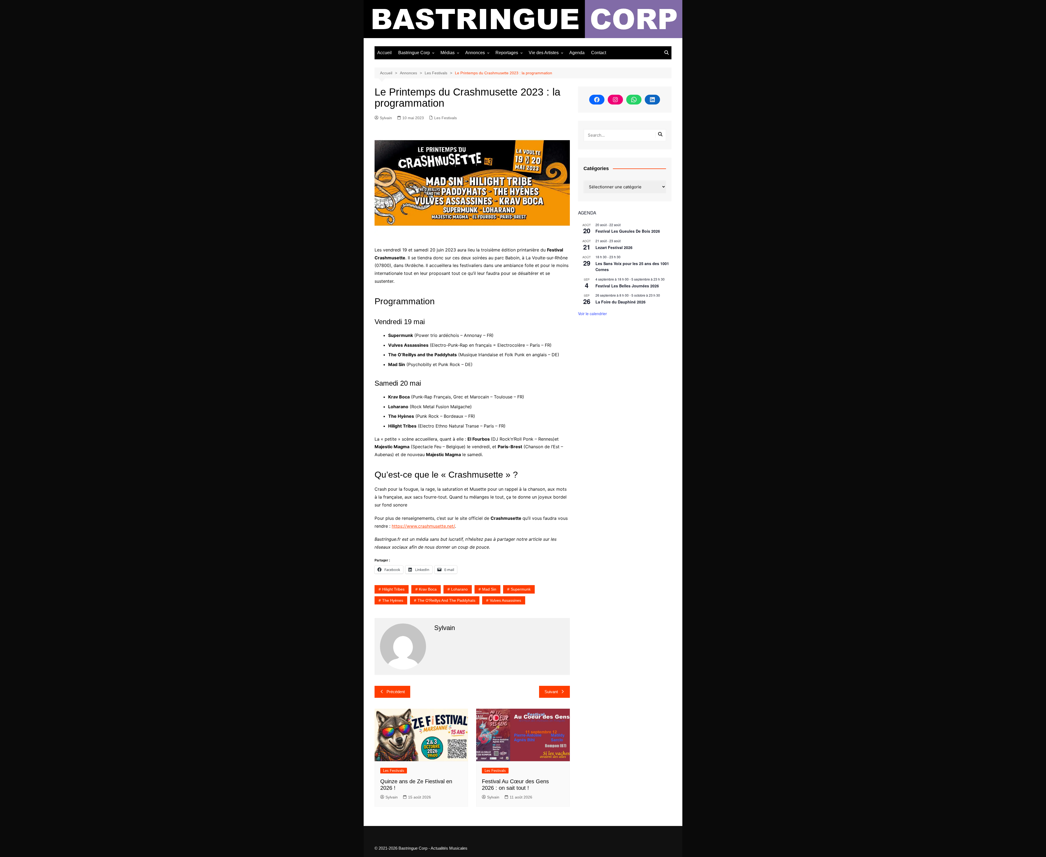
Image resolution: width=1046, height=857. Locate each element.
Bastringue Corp (414, 52)
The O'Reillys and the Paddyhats (446, 600)
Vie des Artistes (544, 52)
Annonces (475, 52)
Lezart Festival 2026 (614, 247)
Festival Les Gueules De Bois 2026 (627, 231)
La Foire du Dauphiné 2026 (620, 302)
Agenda (577, 52)
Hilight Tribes (393, 589)
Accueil (384, 52)
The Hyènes (392, 600)
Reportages (506, 52)
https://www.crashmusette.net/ (423, 526)
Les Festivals (445, 118)
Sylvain (386, 118)
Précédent (396, 691)
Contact (598, 52)
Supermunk (521, 589)
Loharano (459, 589)
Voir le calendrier (592, 313)
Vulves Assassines (505, 600)
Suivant (551, 691)
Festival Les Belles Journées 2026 (627, 285)
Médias (447, 52)
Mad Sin (489, 589)
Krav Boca (428, 589)
